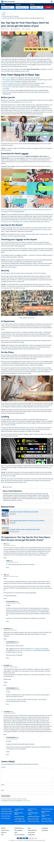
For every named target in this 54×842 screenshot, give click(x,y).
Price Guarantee (19, 830)
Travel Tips (12, 513)
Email (2, 790)
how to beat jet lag (26, 650)
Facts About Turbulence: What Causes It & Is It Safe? (23, 511)
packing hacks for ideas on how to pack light (26, 209)
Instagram (45, 828)
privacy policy (27, 800)
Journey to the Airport (8, 81)
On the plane (5, 90)
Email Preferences (19, 828)
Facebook (45, 830)
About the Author (8, 487)
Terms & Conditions (19, 834)
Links (2, 834)
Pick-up (32, 4)
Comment (3, 767)
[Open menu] (51, 1)
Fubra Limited (17, 840)
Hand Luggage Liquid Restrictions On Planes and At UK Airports (26, 520)
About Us (3, 828)
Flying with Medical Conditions (10, 16)
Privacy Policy (31, 832)
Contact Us (4, 832)
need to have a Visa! (26, 102)
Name (3, 784)
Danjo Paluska (30, 317)
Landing (4, 92)
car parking (44, 229)
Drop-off (18, 4)
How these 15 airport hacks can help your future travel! (24, 529)
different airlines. (25, 110)
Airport (3, 4)
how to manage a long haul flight (39, 648)
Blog (3, 14)
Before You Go (6, 78)
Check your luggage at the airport (11, 83)
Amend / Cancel (5, 830)
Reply (5, 557)
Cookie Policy (31, 834)
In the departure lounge (8, 86)
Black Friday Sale (32, 830)
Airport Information (14, 531)
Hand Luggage (6, 79)
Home (4, 12)
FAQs (16, 832)
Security (4, 85)
